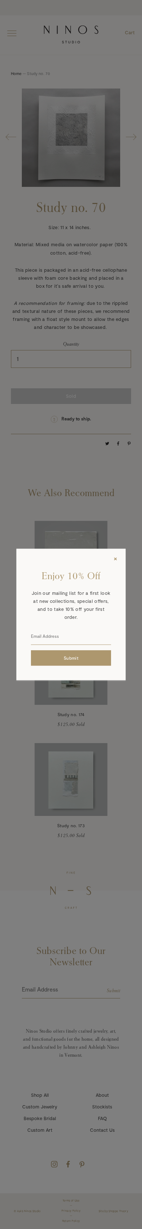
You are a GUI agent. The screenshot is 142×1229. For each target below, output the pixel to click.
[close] (115, 559)
